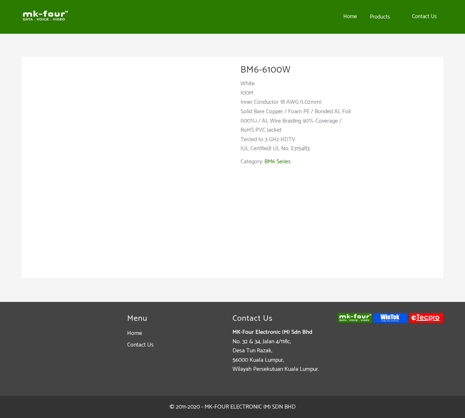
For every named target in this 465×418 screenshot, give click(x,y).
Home (134, 333)
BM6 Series (277, 162)
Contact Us (140, 345)
